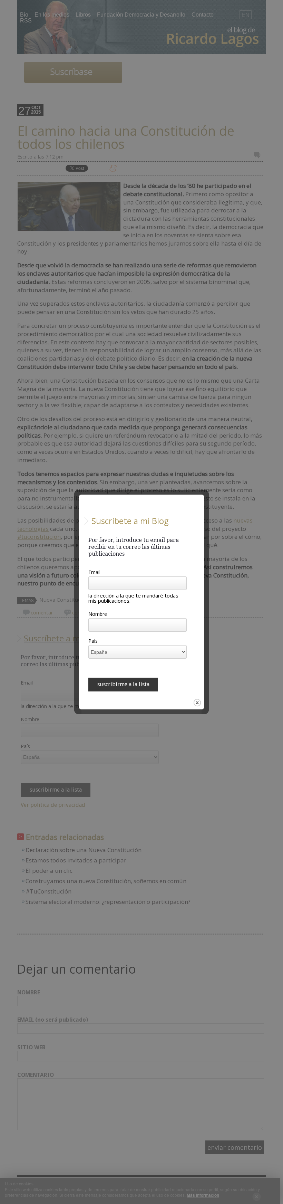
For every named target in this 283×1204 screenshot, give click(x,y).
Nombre (97, 614)
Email (94, 572)
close (197, 702)
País (93, 641)
